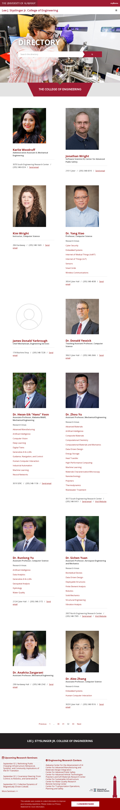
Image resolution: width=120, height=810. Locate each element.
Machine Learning (21, 470)
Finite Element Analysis (76, 586)
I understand (85, 804)
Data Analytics (19, 574)
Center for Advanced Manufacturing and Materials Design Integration (63, 768)
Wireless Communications (77, 272)
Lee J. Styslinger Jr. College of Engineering (30, 10)
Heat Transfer (72, 458)
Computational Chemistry (77, 440)
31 (63, 724)
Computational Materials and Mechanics (83, 444)
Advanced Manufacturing (24, 429)
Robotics (69, 591)
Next (79, 724)
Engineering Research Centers (65, 760)
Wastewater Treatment (76, 490)
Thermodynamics (73, 485)
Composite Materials (75, 435)
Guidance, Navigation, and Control (28, 456)
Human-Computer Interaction (26, 461)
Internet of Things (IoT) (76, 259)
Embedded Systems (74, 250)
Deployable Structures (75, 582)
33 (73, 724)
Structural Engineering (76, 600)
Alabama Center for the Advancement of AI (64, 765)
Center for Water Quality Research (61, 781)
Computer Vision (20, 438)
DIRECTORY (39, 42)
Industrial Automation (22, 465)
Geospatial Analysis (21, 583)
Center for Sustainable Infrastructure (62, 779)
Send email (34, 167)
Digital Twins (18, 447)
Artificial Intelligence (21, 434)
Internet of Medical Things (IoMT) (81, 254)
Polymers (70, 481)
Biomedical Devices (74, 573)
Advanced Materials (74, 426)
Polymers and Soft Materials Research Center (66, 777)
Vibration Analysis (73, 604)
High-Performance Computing (79, 462)
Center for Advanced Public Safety (60, 772)
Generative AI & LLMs (22, 452)
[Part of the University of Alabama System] (100, 790)
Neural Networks (20, 474)
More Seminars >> (10, 791)
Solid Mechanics (73, 595)
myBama (114, 3)
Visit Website (100, 501)
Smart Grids (71, 268)
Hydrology (17, 588)
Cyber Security (72, 245)
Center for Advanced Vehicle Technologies (64, 774)
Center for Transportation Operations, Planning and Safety (63, 787)
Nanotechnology (73, 476)
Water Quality (19, 592)
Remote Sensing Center (56, 784)
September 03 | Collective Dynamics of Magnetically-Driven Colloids (20, 785)
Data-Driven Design (74, 449)
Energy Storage (72, 453)
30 (58, 724)
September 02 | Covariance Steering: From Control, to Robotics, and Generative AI (22, 777)
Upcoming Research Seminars (20, 757)
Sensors (69, 263)
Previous (43, 724)
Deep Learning (19, 443)
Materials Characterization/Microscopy (83, 471)
